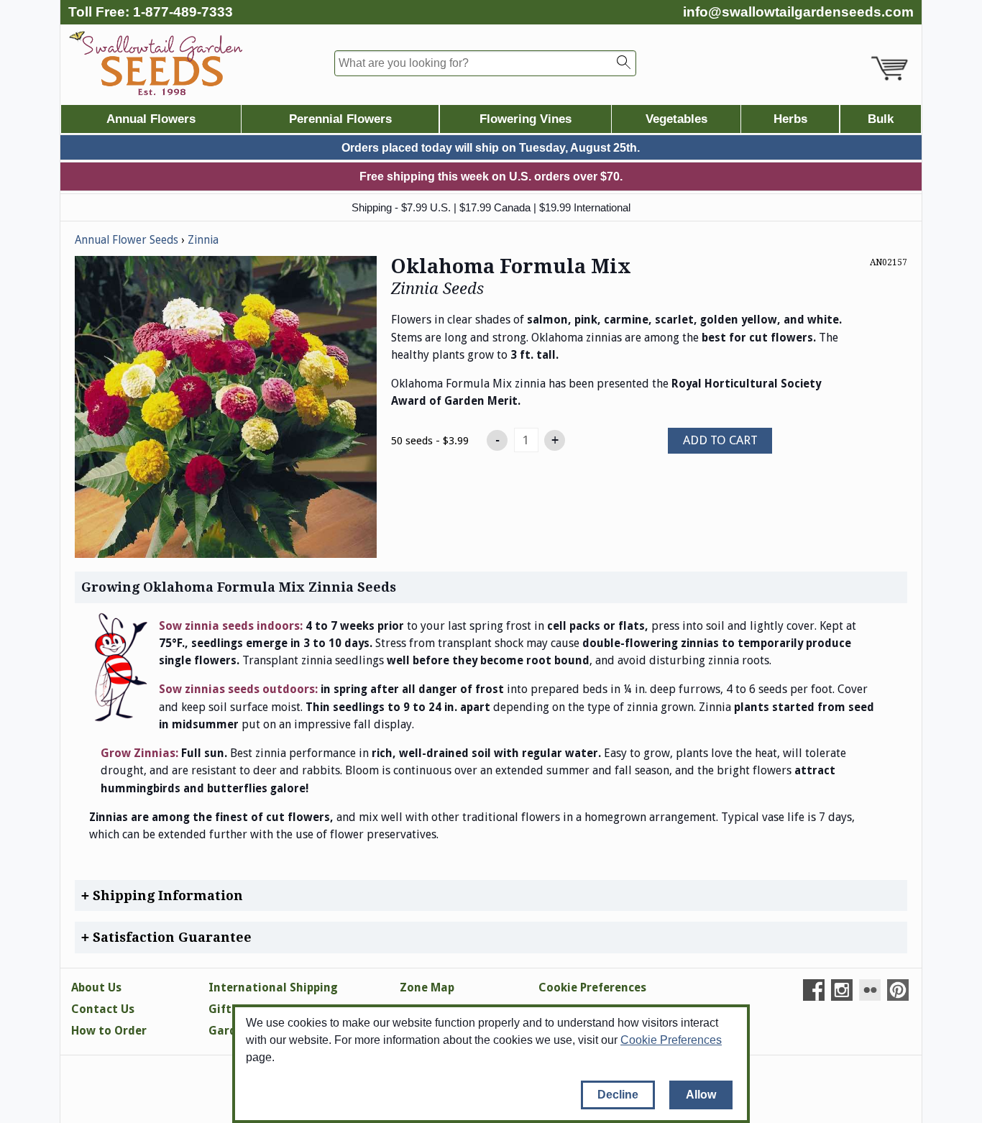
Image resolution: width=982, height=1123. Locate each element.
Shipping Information (166, 895)
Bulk (881, 119)
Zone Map (427, 987)
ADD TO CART (720, 440)
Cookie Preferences (671, 1040)
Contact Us (102, 1009)
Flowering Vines (525, 119)
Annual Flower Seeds (126, 240)
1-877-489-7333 (183, 11)
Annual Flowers (151, 119)
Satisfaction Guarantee (170, 937)
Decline (617, 1094)
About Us (96, 987)
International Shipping (273, 987)
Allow (701, 1094)
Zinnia (203, 240)
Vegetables (676, 119)
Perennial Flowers (340, 119)
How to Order (109, 1030)
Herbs (790, 119)
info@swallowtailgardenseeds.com (798, 11)
